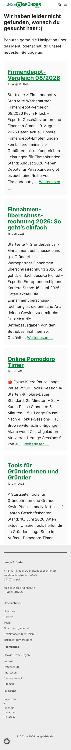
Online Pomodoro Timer (31, 362)
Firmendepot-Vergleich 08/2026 (34, 74)
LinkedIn (9, 707)
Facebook (10, 699)
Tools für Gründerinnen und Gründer (33, 471)
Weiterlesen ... (40, 337)
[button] (60, 4)
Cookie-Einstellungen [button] (17, 655)
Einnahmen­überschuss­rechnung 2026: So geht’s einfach (34, 218)
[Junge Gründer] (22, 4)
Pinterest (9, 716)
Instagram (10, 712)
